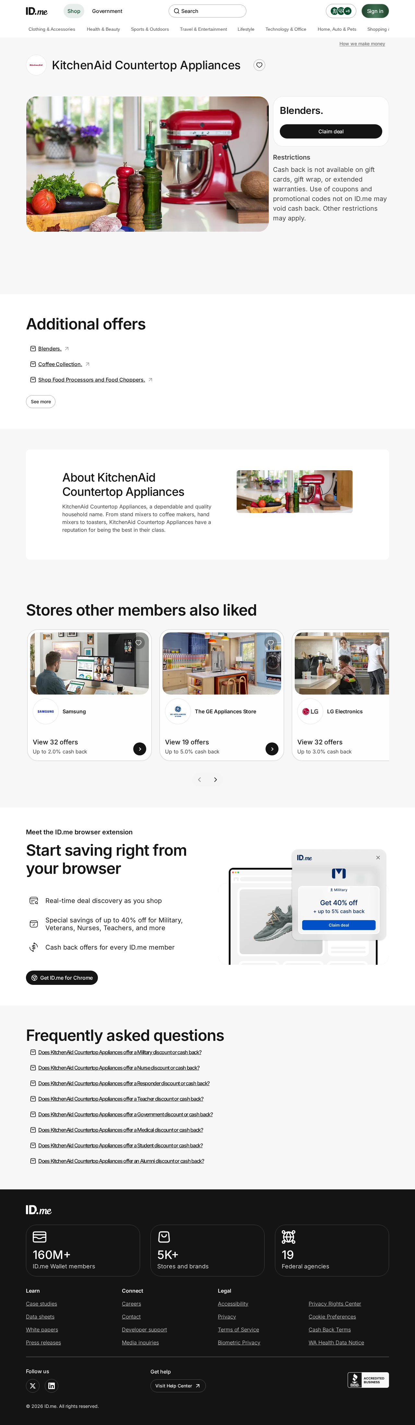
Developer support (144, 1329)
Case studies (41, 1303)
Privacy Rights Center (335, 1303)
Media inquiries (140, 1342)
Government (107, 11)
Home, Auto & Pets (337, 29)
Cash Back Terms (330, 1329)
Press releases (43, 1342)
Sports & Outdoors (150, 29)
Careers (131, 1303)
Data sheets (40, 1316)
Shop (73, 11)
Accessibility (233, 1303)
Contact (131, 1316)
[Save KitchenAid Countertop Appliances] (259, 65)
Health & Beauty (103, 29)
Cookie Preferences (332, 1316)
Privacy (227, 1316)
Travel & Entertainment (203, 29)
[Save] (138, 642)
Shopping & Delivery (388, 29)
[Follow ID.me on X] (33, 1386)
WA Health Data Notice (336, 1342)
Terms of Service (238, 1329)
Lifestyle (246, 29)
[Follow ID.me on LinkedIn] (51, 1386)
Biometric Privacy (239, 1342)
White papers (42, 1329)
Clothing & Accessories (52, 29)
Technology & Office (286, 29)
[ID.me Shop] (41, 11)
